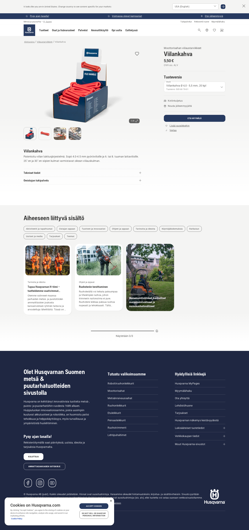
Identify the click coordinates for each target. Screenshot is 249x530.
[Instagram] (40, 483)
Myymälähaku (218, 22)
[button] (43, 30)
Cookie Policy (16, 519)
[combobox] (194, 87)
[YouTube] (52, 483)
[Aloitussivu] (29, 30)
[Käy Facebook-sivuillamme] (28, 483)
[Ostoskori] (221, 30)
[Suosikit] (214, 30)
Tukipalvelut (186, 22)
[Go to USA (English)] (223, 6)
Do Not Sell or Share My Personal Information (94, 514)
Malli (168, 82)
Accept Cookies (94, 506)
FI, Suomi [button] (47, 22)
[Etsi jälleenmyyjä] (206, 30)
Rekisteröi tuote (201, 22)
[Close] (111, 501)
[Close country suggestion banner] (244, 6)
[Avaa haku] (199, 30)
